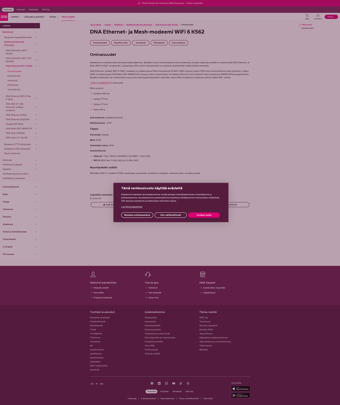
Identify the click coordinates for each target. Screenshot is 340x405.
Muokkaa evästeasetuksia (137, 215)
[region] (171, 202)
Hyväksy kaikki (204, 215)
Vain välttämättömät (170, 215)
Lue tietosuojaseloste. (132, 206)
